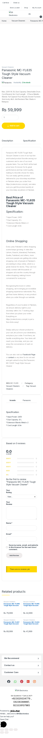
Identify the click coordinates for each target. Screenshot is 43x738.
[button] (21, 723)
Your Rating (9, 491)
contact (11, 357)
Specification (29, 141)
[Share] (7, 729)
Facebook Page (29, 354)
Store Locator (15, 8)
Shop (26, 8)
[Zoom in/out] (16, 729)
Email (9, 534)
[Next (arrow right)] (7, 732)
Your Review (9, 503)
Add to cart (14, 126)
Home (4, 21)
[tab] (7, 142)
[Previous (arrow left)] (2, 732)
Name (9, 523)
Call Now (6, 3)
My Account (36, 8)
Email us (16, 3)
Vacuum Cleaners (18, 21)
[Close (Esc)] (2, 729)
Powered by (5, 711)
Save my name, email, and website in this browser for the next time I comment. (23, 547)
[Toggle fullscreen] (11, 729)
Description (7, 141)
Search (30, 14)
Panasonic (27, 400)
